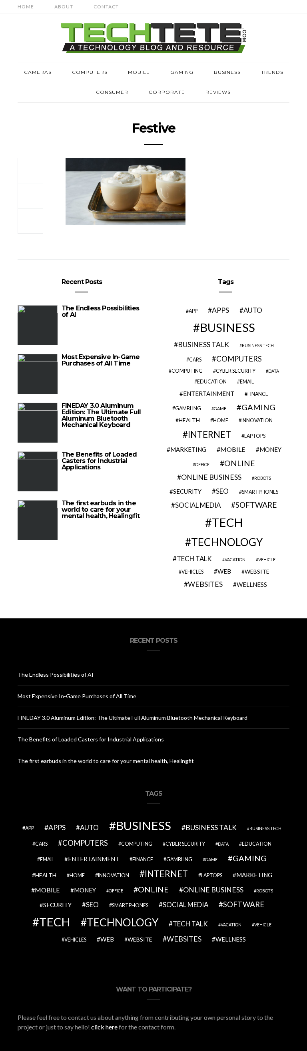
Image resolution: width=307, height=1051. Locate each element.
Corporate (167, 92)
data (273, 371)
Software (256, 504)
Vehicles (192, 572)
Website (257, 571)
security (187, 491)
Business (227, 72)
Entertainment (208, 393)
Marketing (188, 449)
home (220, 420)
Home (26, 7)
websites (205, 584)
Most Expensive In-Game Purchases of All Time (101, 360)
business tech (258, 345)
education (212, 382)
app (193, 311)
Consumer (112, 92)
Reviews (218, 92)
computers (239, 358)
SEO (222, 491)
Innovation (257, 420)
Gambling (188, 408)
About (63, 7)
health (189, 420)
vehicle (266, 559)
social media (198, 505)
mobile (232, 449)
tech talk (194, 558)
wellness (252, 584)
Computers (90, 72)
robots (262, 478)
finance (257, 394)
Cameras (38, 72)
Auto (252, 310)
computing (187, 371)
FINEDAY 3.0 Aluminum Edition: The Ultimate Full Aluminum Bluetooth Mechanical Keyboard (101, 415)
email (247, 382)
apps (220, 310)
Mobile (139, 72)
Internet (209, 434)
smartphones (260, 492)
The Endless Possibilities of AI (100, 311)
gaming (258, 407)
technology (227, 542)
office (202, 464)
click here (104, 1027)
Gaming (181, 72)
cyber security (235, 371)
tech (227, 522)
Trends (272, 72)
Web (224, 571)
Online (239, 463)
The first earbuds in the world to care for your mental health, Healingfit (101, 509)
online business (211, 477)
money (270, 449)
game (220, 408)
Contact (106, 7)
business (227, 327)
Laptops (254, 436)
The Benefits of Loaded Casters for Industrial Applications (99, 461)
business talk (203, 344)
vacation (235, 559)
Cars (195, 360)
